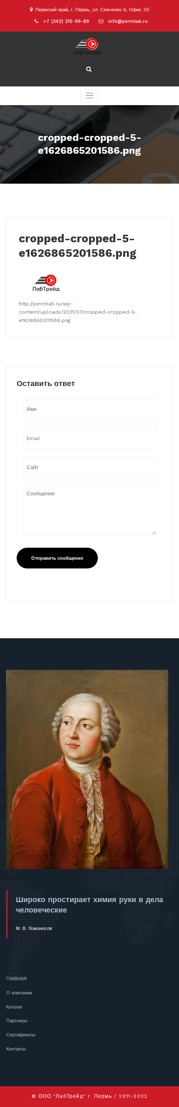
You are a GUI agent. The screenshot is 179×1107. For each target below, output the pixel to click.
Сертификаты (20, 1035)
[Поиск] (89, 69)
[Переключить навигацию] (90, 95)
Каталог (14, 1007)
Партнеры (16, 1020)
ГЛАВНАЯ (16, 979)
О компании (19, 993)
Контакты (16, 1049)
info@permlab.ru (128, 21)
